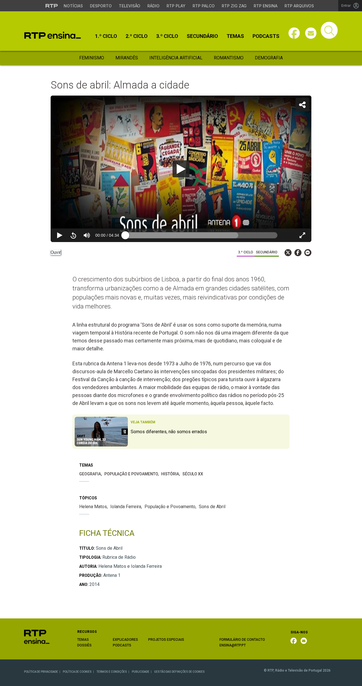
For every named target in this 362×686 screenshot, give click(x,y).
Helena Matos (93, 506)
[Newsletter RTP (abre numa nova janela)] (304, 641)
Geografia (90, 474)
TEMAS (83, 640)
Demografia (269, 58)
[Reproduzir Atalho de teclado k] (59, 235)
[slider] (201, 235)
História (170, 474)
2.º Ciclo (137, 36)
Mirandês (126, 58)
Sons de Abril (212, 506)
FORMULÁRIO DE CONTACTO (242, 640)
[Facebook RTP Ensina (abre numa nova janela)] (293, 641)
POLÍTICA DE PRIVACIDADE (41, 671)
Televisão (129, 5)
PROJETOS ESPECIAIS (166, 640)
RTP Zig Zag (234, 5)
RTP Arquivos (299, 5)
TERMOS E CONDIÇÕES (111, 671)
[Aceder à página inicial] (52, 35)
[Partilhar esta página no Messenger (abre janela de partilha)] (307, 252)
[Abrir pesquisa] (329, 30)
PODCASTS (122, 645)
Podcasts (266, 36)
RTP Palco (204, 5)
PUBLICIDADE (140, 671)
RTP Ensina (265, 5)
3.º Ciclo (167, 36)
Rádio (153, 5)
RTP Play (176, 5)
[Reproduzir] (181, 168)
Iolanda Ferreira (125, 506)
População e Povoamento (131, 474)
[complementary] (181, 169)
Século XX (192, 474)
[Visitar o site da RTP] (52, 5)
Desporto (101, 5)
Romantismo (229, 58)
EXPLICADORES (125, 640)
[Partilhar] (302, 104)
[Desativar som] (87, 235)
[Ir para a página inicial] (36, 636)
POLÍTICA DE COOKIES (77, 671)
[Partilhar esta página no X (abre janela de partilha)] (288, 252)
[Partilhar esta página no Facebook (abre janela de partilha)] (297, 252)
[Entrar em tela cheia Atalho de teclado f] (302, 235)
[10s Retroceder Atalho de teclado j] (73, 235)
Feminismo (91, 58)
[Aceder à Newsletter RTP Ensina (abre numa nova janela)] (310, 33)
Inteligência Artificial (175, 58)
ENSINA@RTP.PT (232, 645)
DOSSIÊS (84, 645)
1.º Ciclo (106, 36)
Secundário (202, 36)
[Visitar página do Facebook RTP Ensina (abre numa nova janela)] (294, 33)
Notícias (73, 5)
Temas (235, 36)
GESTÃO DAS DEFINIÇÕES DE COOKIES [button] (179, 671)
